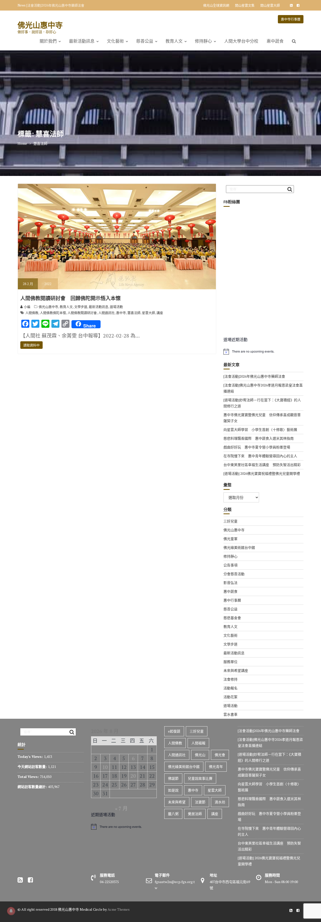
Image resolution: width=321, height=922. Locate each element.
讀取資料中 (31, 345)
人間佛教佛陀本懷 (53, 312)
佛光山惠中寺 (40, 25)
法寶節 (200, 802)
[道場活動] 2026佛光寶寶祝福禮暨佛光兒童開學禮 (261, 473)
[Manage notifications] (11, 911)
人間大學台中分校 (241, 41)
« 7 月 (121, 808)
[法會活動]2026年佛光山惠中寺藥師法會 (55, 5)
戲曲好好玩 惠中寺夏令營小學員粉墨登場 (256, 447)
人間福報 (198, 743)
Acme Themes (119, 909)
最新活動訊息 (82, 41)
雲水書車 (230, 714)
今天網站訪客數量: (33, 766)
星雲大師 (148, 312)
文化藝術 (115, 41)
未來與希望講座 (235, 670)
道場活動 (116, 306)
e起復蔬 (174, 731)
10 (105, 767)
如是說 (173, 790)
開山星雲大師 (270, 5)
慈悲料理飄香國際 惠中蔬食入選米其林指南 (258, 438)
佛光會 (220, 754)
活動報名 (230, 688)
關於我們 (48, 41)
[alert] (263, 352)
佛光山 (200, 754)
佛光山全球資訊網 (216, 5)
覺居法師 (195, 813)
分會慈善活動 (234, 573)
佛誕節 (173, 778)
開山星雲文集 (245, 5)
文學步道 (80, 306)
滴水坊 (220, 802)
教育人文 (174, 41)
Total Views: (29, 776)
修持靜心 (203, 41)
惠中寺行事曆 (290, 19)
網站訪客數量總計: (33, 786)
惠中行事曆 (232, 600)
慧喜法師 (133, 312)
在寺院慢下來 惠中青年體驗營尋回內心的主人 (260, 455)
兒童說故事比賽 (200, 778)
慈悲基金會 (232, 617)
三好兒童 (230, 521)
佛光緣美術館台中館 (239, 547)
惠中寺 (121, 312)
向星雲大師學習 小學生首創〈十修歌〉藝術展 (260, 429)
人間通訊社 (106, 312)
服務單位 (230, 661)
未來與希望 (177, 802)
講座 (159, 312)
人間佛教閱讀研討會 (82, 312)
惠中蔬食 (275, 41)
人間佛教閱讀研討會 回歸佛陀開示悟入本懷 (70, 298)
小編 (27, 306)
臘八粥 (173, 813)
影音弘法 (230, 582)
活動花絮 (230, 696)
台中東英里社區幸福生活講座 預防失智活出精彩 (262, 464)
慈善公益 (144, 41)
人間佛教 (31, 312)
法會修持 (230, 679)
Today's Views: (31, 756)
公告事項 (230, 565)
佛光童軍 (230, 538)
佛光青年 (216, 766)
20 (133, 775)
